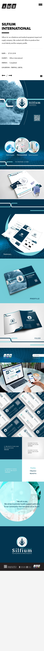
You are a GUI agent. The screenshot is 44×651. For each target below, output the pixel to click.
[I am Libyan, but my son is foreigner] (10, 75)
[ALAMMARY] (3, 75)
